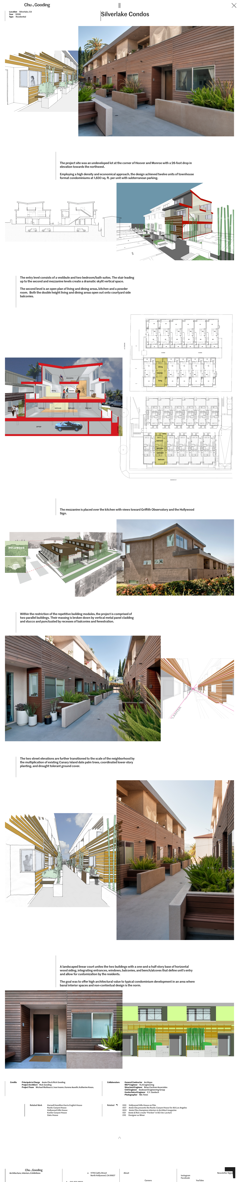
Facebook (185, 1178)
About (126, 1173)
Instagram (185, 1175)
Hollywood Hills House (57, 1110)
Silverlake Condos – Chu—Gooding (179, 5)
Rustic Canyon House (56, 1108)
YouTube (200, 1180)
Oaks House (52, 1115)
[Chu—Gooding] (68, 5)
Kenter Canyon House (57, 1113)
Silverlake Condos (125, 14)
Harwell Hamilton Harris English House (64, 1105)
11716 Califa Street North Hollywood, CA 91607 (102, 1174)
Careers (148, 1180)
